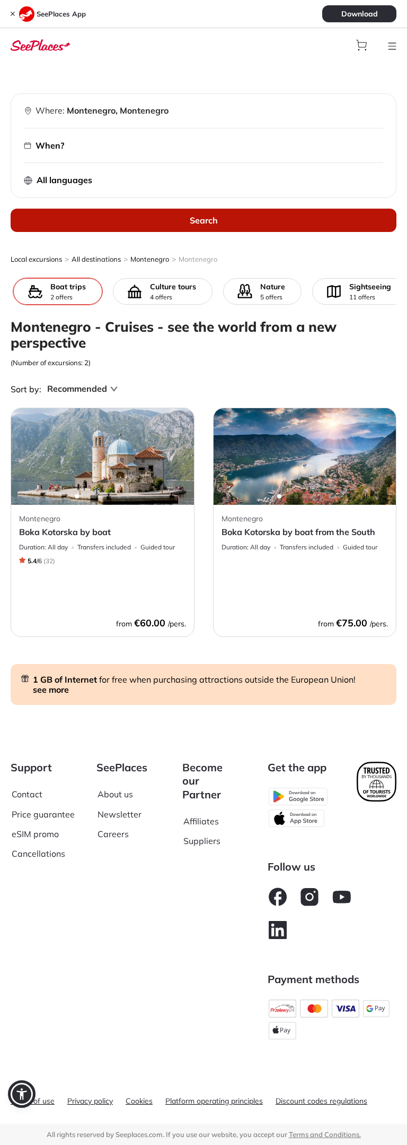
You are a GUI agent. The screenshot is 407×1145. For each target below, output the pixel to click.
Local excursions (36, 259)
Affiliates (201, 821)
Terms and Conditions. (325, 1134)
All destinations (96, 259)
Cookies (139, 1101)
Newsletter (119, 814)
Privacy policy (90, 1101)
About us (115, 794)
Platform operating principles (214, 1101)
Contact (27, 794)
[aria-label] (40, 44)
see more (51, 689)
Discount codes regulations (321, 1101)
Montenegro (149, 259)
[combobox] (77, 388)
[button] (22, 1094)
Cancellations (38, 853)
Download (359, 14)
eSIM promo (35, 834)
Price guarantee (43, 814)
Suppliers (201, 841)
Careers (113, 834)
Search (204, 220)
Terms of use (33, 1101)
